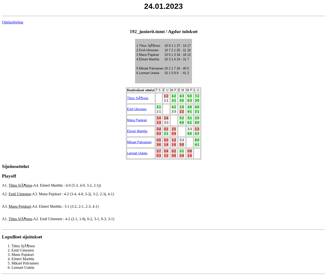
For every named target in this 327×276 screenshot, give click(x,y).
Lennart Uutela (137, 153)
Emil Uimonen (137, 109)
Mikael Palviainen (139, 142)
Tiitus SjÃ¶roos (137, 98)
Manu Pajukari (137, 120)
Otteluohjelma (12, 22)
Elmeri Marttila (137, 131)
